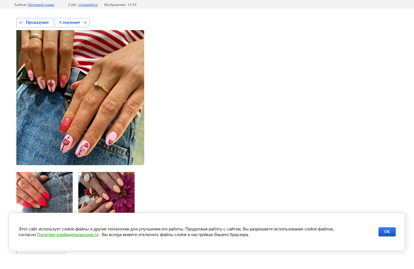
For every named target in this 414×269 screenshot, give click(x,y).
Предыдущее (37, 22)
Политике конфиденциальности (68, 234)
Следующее (69, 22)
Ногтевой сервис (41, 5)
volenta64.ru (88, 5)
